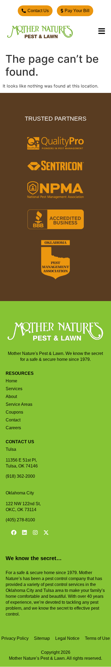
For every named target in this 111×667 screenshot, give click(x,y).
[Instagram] (35, 532)
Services (14, 388)
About (11, 396)
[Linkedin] (24, 532)
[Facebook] (13, 532)
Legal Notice (67, 638)
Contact (13, 420)
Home (11, 381)
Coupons (14, 412)
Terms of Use (97, 638)
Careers (13, 427)
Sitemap (42, 638)
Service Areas (19, 404)
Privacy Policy (15, 638)
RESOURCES (20, 373)
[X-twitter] (46, 532)
